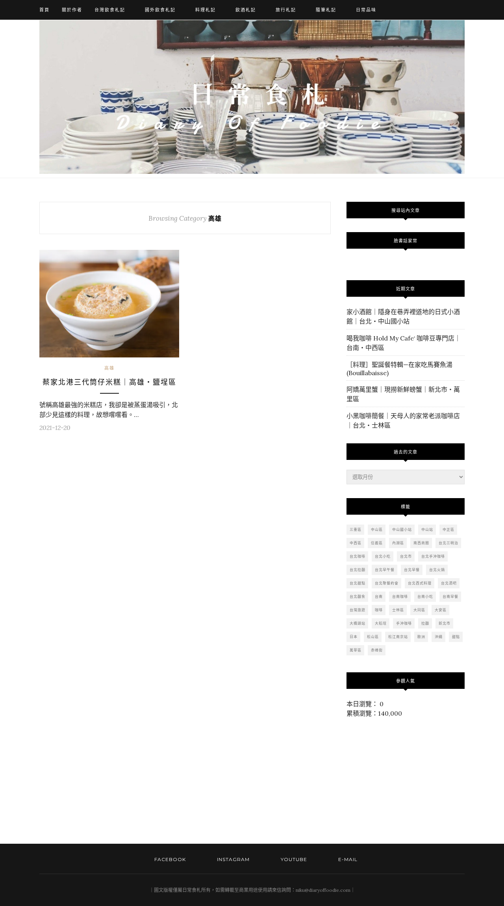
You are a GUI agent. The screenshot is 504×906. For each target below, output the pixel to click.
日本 (354, 636)
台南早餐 (450, 596)
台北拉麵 (357, 569)
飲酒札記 (245, 10)
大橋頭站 (357, 623)
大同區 (419, 610)
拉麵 (425, 623)
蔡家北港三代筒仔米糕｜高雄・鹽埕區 (109, 382)
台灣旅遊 (357, 610)
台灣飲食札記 (109, 10)
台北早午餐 (385, 569)
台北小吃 (383, 556)
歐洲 (421, 636)
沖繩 (439, 636)
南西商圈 (421, 543)
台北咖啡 (357, 556)
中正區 (448, 529)
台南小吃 (425, 596)
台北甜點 (357, 583)
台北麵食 (357, 596)
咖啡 (379, 610)
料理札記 (205, 10)
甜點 (456, 636)
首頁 (44, 10)
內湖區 (398, 543)
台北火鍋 (437, 569)
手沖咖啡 (404, 623)
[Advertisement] (104, 780)
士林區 (398, 610)
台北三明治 (448, 543)
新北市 (444, 623)
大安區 (441, 610)
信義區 (377, 543)
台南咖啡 (400, 596)
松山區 (373, 636)
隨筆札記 (326, 10)
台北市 (406, 556)
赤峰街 (377, 650)
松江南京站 (398, 636)
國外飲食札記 (160, 10)
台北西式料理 (420, 583)
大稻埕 (381, 623)
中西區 (355, 543)
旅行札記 (286, 10)
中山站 (427, 529)
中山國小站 (402, 529)
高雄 (109, 368)
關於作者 (72, 10)
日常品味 (366, 10)
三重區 (355, 529)
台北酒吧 (449, 583)
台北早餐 (412, 569)
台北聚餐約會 (386, 583)
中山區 (377, 529)
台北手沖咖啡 (433, 556)
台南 (379, 596)
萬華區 (355, 650)
